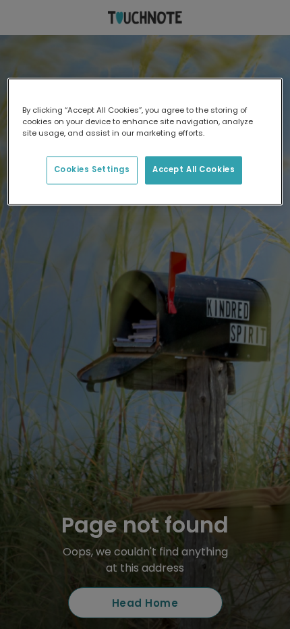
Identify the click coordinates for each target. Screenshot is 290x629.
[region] (145, 141)
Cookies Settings (92, 169)
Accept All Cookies (193, 169)
